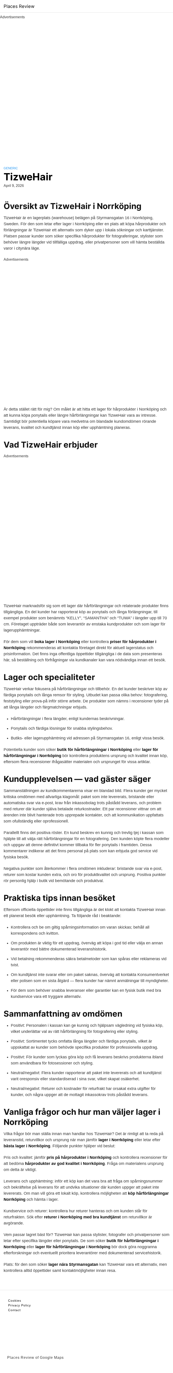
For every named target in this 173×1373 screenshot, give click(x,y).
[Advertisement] (86, 87)
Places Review (19, 6)
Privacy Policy (19, 1305)
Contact (14, 1310)
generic (11, 168)
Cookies (14, 1300)
